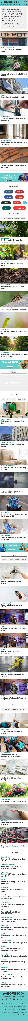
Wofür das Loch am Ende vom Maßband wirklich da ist (12, 675)
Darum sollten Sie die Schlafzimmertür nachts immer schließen (12, 492)
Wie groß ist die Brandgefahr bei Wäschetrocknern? (10, 913)
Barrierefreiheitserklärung (20, 1015)
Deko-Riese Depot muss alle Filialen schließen (11, 50)
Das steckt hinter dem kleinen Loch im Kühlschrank (12, 823)
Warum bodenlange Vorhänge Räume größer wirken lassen (14, 143)
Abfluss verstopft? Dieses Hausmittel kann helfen (13, 936)
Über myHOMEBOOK (7, 1004)
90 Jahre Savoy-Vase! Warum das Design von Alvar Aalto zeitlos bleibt (14, 515)
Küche (9, 399)
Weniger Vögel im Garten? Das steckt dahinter (12, 264)
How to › (14, 555)
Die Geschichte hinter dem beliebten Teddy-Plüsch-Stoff (14, 468)
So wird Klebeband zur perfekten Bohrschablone (10, 652)
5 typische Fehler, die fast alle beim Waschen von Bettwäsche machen (14, 920)
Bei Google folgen (19, 208)
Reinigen (4, 560)
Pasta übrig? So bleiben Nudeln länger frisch (14, 943)
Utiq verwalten (22, 1012)
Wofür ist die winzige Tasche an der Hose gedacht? (13, 860)
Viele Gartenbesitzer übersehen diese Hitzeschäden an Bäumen (12, 241)
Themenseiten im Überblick (19, 1004)
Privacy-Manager (22, 1009)
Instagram (9, 192)
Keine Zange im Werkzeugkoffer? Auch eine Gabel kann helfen (13, 699)
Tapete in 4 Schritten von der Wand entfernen (11, 582)
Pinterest (19, 192)
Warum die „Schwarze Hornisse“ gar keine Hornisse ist (13, 970)
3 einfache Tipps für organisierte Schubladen (14, 956)
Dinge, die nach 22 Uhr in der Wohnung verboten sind (12, 905)
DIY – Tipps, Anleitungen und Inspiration (13, 709)
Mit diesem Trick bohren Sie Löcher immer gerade (13, 629)
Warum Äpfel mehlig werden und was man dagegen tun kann (13, 985)
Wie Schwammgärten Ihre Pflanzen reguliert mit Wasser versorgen (14, 355)
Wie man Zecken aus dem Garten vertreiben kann (13, 332)
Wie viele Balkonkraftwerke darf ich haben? (13, 97)
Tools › (14, 704)
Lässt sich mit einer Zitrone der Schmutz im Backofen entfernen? (13, 897)
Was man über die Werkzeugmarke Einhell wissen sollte (13, 847)
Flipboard (19, 197)
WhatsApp (6, 208)
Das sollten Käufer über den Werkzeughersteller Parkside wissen (11, 755)
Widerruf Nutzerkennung (7, 1015)
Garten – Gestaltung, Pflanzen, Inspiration (13, 218)
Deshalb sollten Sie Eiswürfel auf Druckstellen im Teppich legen (10, 949)
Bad (14, 399)
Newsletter (6, 202)
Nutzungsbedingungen (19, 1006)
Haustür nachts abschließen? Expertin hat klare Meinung (13, 119)
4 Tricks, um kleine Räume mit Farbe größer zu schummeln (14, 538)
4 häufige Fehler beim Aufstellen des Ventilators (11, 732)
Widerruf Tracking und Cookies (10, 1012)
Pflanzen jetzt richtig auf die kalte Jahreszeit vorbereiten (14, 75)
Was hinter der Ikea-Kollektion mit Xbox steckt (12, 422)
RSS (10, 1009)
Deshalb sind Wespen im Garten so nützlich (13, 310)
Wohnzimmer (21, 399)
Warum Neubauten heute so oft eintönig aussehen (12, 445)
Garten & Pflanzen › (14, 213)
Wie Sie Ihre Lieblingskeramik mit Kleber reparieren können (13, 978)
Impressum (10, 1006)
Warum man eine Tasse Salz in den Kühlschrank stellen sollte (11, 867)
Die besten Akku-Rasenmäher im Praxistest (13, 801)
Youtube (16, 202)
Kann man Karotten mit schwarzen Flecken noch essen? (13, 166)
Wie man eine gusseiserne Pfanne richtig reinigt (13, 962)
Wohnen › (14, 394)
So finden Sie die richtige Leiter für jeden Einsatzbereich (13, 882)
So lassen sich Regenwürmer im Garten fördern (12, 287)
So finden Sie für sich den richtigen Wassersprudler (11, 779)
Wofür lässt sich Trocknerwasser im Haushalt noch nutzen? (14, 875)
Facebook (8, 197)
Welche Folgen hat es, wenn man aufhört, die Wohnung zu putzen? (14, 928)
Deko (3, 399)
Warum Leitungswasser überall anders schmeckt (12, 890)
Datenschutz (5, 1009)
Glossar (5, 1006)
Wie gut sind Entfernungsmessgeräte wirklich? (11, 606)
